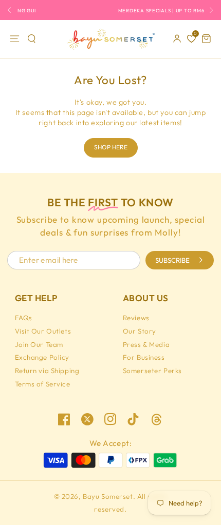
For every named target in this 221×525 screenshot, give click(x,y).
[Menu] (14, 39)
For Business (144, 357)
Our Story (139, 331)
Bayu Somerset (108, 496)
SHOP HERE (110, 147)
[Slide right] (209, 10)
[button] (32, 39)
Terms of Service (42, 384)
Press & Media (146, 344)
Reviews (136, 318)
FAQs (23, 318)
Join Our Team (39, 344)
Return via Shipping (47, 370)
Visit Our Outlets (43, 331)
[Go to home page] (110, 39)
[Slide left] (12, 10)
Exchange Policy (42, 357)
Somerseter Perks (152, 370)
